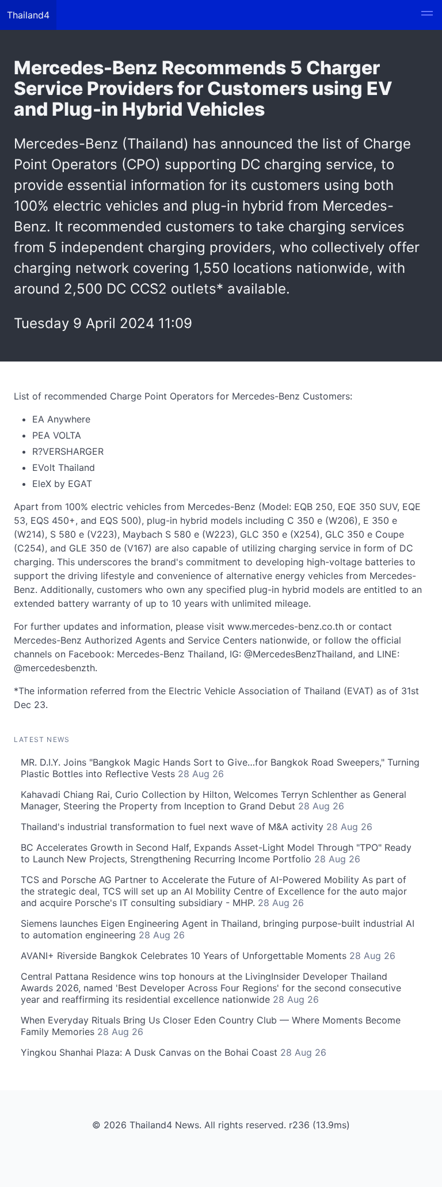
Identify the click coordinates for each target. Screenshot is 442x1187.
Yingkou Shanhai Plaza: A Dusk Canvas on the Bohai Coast (173, 1052)
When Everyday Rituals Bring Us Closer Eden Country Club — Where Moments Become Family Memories (211, 1025)
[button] (427, 14)
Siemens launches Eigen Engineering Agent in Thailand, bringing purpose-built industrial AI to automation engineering (217, 929)
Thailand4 (28, 15)
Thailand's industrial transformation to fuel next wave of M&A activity (196, 826)
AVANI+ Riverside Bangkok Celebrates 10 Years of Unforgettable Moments (208, 955)
